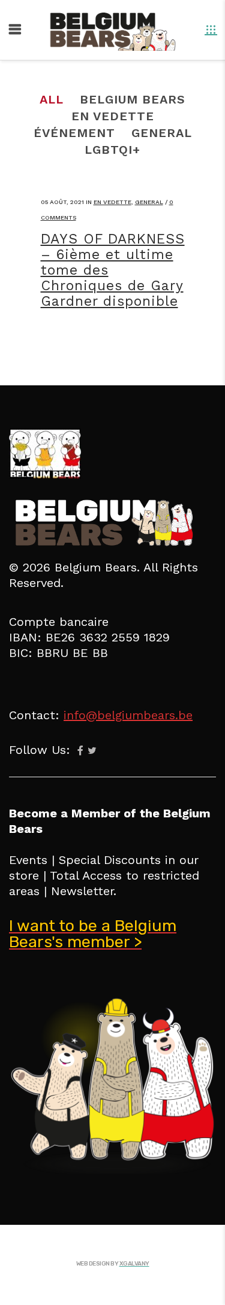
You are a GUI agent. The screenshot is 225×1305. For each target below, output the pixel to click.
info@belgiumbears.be (128, 715)
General (149, 202)
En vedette (112, 202)
